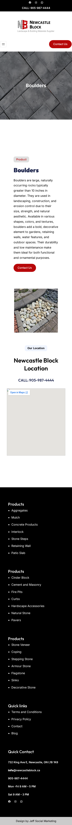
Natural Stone (20, 613)
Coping (16, 652)
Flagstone (18, 673)
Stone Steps (19, 539)
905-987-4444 (40, 8)
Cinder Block (20, 577)
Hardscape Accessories (27, 606)
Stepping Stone (22, 659)
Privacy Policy (21, 719)
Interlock (17, 531)
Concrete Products (24, 524)
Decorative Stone (23, 687)
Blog (14, 733)
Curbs (15, 599)
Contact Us (60, 44)
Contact (16, 726)
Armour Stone (21, 666)
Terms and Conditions (26, 712)
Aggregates (19, 510)
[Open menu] (3, 44)
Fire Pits (16, 592)
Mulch (15, 517)
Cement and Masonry (26, 584)
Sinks (15, 680)
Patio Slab (18, 553)
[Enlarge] (60, 285)
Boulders (26, 170)
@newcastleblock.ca (24, 770)
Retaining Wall (21, 546)
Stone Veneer (20, 644)
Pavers (16, 620)
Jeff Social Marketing (42, 821)
